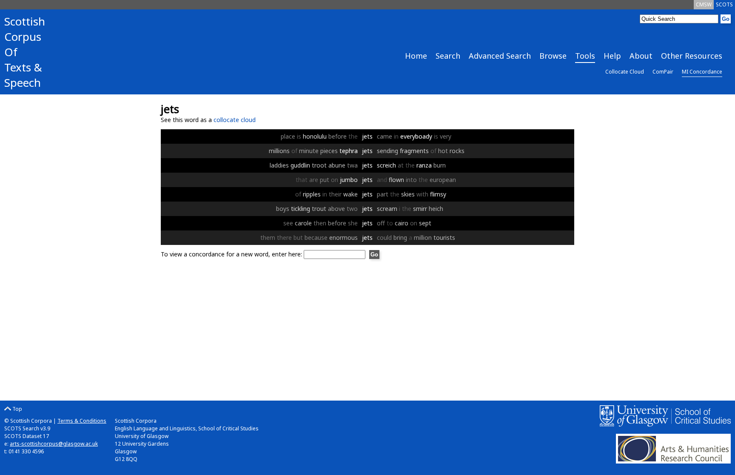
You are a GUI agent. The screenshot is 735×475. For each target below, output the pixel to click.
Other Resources (691, 56)
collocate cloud (235, 120)
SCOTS (724, 4)
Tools (585, 56)
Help (612, 56)
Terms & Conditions (81, 420)
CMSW (704, 4)
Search (448, 56)
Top (16, 408)
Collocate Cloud (624, 71)
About (641, 56)
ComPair (662, 71)
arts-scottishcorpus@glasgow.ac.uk (54, 443)
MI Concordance (702, 71)
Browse (553, 56)
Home (416, 56)
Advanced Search (500, 56)
